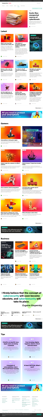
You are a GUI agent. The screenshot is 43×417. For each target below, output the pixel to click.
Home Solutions (4, 396)
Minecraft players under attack (29, 212)
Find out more (38, 108)
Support (15, 5)
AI (2, 83)
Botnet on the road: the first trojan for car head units (6, 70)
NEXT (3, 265)
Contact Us (3, 412)
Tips (11, 339)
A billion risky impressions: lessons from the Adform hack (20, 93)
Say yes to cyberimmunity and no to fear (5, 313)
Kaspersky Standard (4, 398)
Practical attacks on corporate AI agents (34, 274)
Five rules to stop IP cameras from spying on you (21, 70)
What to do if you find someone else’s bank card (7, 44)
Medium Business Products (26, 396)
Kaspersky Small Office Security (16, 398)
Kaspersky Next (24, 398)
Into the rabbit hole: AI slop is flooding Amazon (7, 93)
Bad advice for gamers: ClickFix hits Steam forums (35, 70)
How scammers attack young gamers (10, 187)
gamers (32, 60)
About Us (6, 412)
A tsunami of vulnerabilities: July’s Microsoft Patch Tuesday (11, 367)
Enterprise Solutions (35, 396)
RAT (17, 265)
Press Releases (16, 412)
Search (41, 8)
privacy (17, 83)
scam (17, 34)
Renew (7, 5)
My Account (38, 3)
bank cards (3, 34)
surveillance (18, 60)
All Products (23, 406)
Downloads (11, 5)
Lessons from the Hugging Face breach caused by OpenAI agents (36, 252)
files (30, 10)
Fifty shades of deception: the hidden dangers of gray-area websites (20, 45)
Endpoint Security (34, 403)
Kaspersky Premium (4, 401)
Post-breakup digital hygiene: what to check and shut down (32, 343)
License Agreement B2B (5, 410)
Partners (8, 412)
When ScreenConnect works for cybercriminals (21, 274)
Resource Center (13, 412)
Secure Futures (23, 5)
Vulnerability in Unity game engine (9, 140)
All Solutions (3, 402)
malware (32, 83)
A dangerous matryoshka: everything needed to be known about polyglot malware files (36, 94)
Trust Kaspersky (20, 412)
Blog (18, 5)
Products (3, 5)
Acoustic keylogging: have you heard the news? (21, 251)
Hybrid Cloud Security (35, 404)
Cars (2, 60)
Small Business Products (15, 396)
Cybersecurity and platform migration (5, 274)
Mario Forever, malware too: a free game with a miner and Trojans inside (10, 213)
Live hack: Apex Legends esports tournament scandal (30, 188)
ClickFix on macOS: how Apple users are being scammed (11, 343)
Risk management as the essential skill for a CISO (16, 313)
